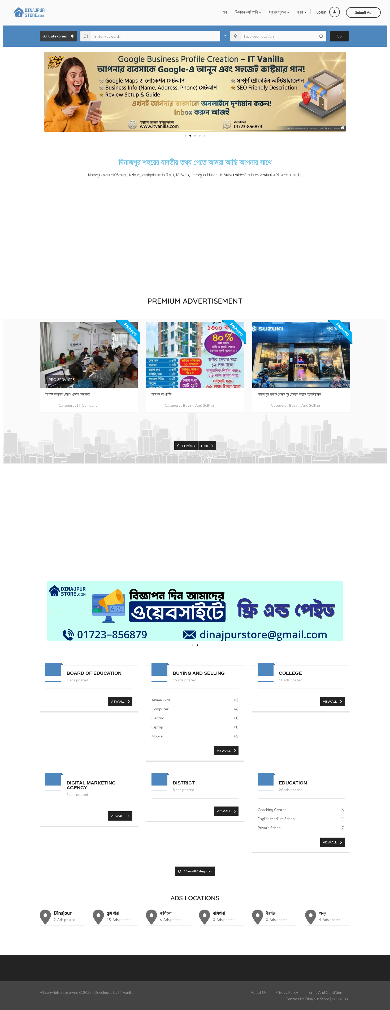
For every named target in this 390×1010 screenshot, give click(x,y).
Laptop (195, 727)
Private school (301, 827)
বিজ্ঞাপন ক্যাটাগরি (246, 11)
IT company (87, 405)
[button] (49, 92)
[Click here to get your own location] (321, 36)
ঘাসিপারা (219, 913)
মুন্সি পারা (113, 913)
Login (321, 11)
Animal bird (195, 700)
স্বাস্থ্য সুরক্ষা (278, 11)
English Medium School (301, 818)
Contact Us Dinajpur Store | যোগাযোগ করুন (317, 998)
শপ (225, 11)
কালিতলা (166, 913)
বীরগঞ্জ (270, 913)
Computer (195, 709)
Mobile (195, 736)
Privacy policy (286, 992)
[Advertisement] (195, 236)
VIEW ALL (118, 701)
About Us (259, 992)
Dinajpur (63, 913)
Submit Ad (363, 12)
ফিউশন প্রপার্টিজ (161, 394)
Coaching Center (301, 809)
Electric (195, 718)
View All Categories (198, 871)
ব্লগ (300, 11)
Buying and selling (198, 405)
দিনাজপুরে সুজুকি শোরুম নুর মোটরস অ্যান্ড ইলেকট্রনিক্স (289, 394)
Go (339, 36)
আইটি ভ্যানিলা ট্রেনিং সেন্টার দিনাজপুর (67, 394)
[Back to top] (372, 976)
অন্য (322, 913)
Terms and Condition (324, 992)
